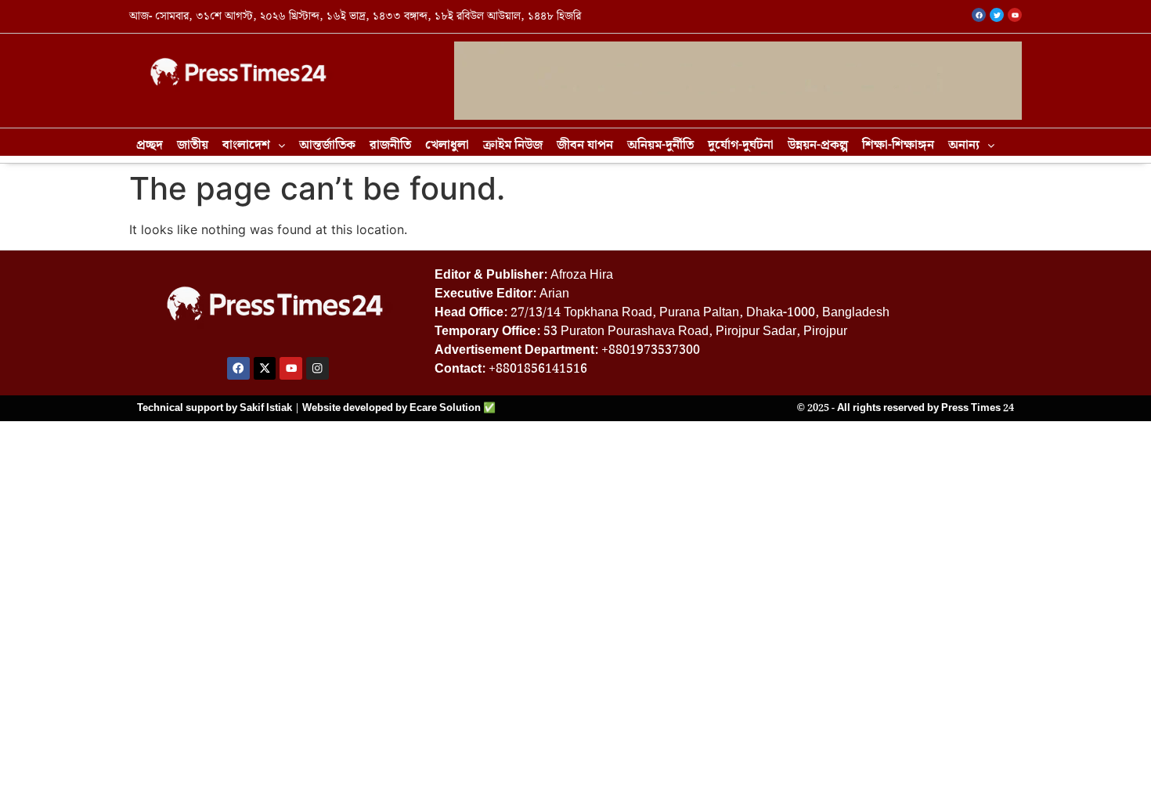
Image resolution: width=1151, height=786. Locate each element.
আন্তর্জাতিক (327, 145)
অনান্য (964, 145)
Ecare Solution (445, 408)
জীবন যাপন (585, 145)
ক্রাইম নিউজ (513, 145)
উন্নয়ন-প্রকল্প (818, 145)
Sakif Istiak (266, 408)
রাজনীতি (390, 145)
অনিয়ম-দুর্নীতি (660, 145)
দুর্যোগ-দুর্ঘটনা (741, 145)
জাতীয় (192, 145)
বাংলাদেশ (246, 145)
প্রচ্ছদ (149, 145)
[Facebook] (238, 368)
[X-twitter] (265, 368)
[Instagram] (317, 368)
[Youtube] (291, 368)
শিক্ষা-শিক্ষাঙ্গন (898, 145)
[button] (253, 145)
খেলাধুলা (447, 145)
